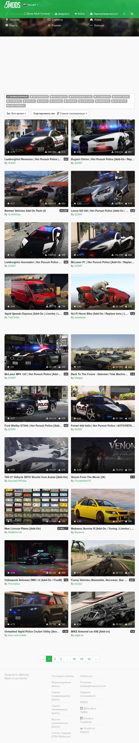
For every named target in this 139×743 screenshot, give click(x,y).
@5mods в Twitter (88, 710)
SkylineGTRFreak (17, 480)
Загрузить (63, 13)
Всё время (16, 113)
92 (74, 659)
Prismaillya (14, 583)
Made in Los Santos (16, 678)
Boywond (79, 532)
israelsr (78, 583)
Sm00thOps (14, 214)
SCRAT (12, 163)
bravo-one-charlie (17, 635)
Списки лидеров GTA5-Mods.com (61, 734)
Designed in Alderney (17, 674)
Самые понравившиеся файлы (61, 695)
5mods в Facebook (86, 720)
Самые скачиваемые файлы (59, 709)
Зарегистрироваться (105, 13)
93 (81, 659)
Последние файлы (63, 676)
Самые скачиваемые (59, 113)
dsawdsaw (80, 317)
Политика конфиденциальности (92, 684)
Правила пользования (87, 693)
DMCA (84, 702)
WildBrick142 (15, 532)
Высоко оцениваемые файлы (60, 722)
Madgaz (79, 377)
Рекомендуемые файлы (61, 684)
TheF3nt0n (13, 317)
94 (89, 659)
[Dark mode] (124, 13)
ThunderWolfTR (83, 480)
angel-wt (79, 635)
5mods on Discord (87, 730)
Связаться (86, 676)
